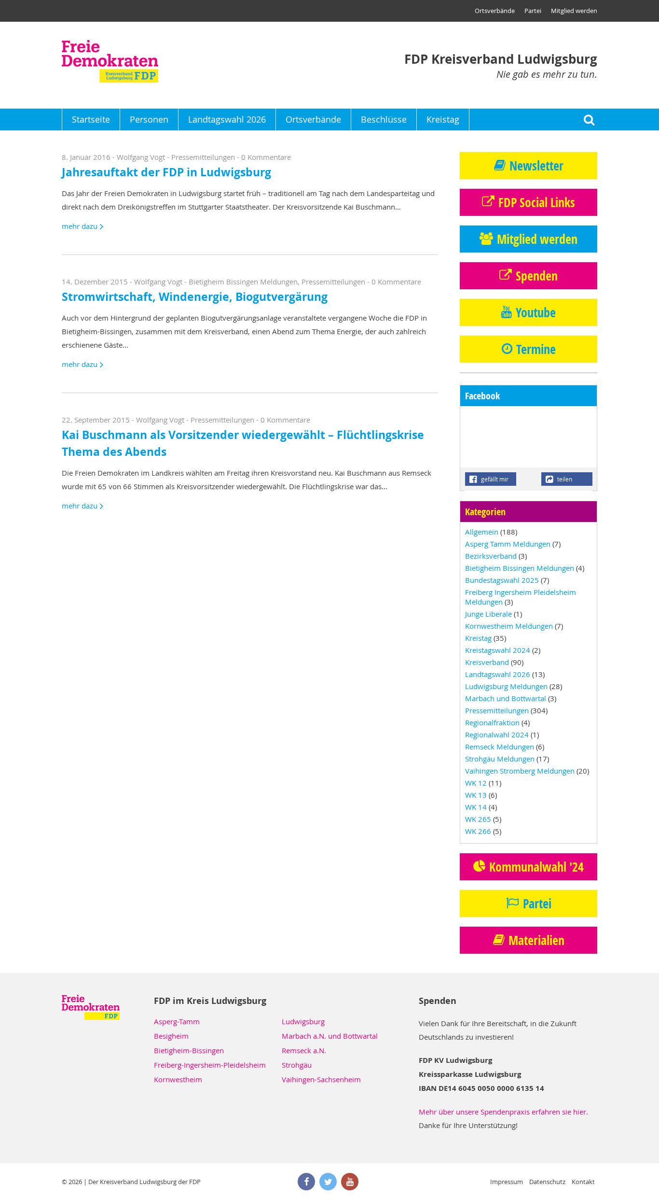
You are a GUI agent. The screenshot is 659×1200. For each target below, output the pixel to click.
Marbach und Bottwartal (505, 698)
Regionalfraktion (492, 722)
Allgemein (481, 531)
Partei (532, 10)
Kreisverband (487, 662)
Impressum (506, 1181)
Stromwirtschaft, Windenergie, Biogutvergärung (195, 296)
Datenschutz (547, 1181)
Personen (149, 119)
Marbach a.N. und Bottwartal (330, 1036)
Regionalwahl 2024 (497, 734)
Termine (536, 349)
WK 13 (476, 795)
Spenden (537, 275)
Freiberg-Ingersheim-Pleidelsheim (210, 1065)
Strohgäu (297, 1065)
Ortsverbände (495, 10)
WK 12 (476, 783)
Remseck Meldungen (499, 746)
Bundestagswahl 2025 (502, 580)
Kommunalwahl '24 (536, 866)
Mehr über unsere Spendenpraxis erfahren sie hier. (503, 1111)
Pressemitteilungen (203, 157)
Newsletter (536, 165)
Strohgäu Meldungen (500, 758)
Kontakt (583, 1181)
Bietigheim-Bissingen (189, 1050)
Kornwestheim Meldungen (509, 626)
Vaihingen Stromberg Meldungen (520, 771)
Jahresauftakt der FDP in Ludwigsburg (166, 172)
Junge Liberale (488, 614)
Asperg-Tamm (177, 1021)
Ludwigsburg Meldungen (506, 686)
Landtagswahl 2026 (227, 119)
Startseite (91, 119)
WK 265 (478, 819)
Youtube (536, 312)
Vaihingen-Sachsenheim (321, 1079)
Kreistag (442, 119)
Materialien (536, 940)
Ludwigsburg (303, 1021)
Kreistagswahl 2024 (497, 650)
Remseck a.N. (304, 1050)
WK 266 (478, 831)
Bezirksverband (491, 556)
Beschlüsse (384, 119)
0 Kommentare (266, 157)
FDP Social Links (536, 202)
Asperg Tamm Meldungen (507, 544)
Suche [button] (588, 119)
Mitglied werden (574, 10)
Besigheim (171, 1036)
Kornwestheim (178, 1079)
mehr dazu (79, 226)
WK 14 (476, 807)
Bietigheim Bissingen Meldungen (243, 281)
